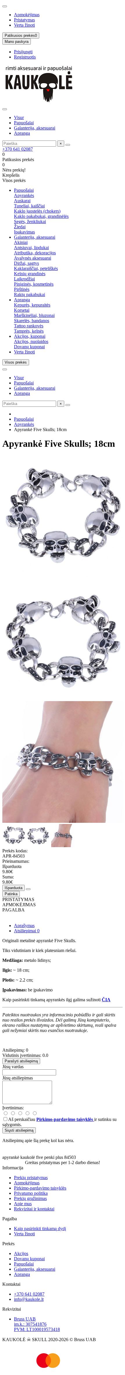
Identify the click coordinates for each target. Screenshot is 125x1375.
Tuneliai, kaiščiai (29, 205)
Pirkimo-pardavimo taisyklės (40, 1188)
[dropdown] (4, 6)
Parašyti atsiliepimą (21, 1061)
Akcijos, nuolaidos (31, 341)
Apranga (22, 133)
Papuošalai (24, 122)
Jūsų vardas (13, 1066)
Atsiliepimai (27, 930)
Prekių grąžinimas (30, 1198)
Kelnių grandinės (29, 273)
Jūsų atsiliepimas (17, 1077)
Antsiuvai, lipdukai (31, 247)
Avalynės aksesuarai (32, 258)
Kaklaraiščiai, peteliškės (36, 268)
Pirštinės (21, 289)
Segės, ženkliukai (30, 221)
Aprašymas (24, 925)
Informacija (12, 1167)
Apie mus (23, 1203)
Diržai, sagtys (26, 263)
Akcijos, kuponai (29, 336)
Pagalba (9, 1218)
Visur (19, 117)
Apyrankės (24, 195)
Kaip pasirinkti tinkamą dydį (40, 1228)
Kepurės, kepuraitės (32, 304)
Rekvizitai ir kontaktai (34, 1208)
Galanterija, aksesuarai (34, 127)
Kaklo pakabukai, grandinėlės (41, 216)
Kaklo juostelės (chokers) (37, 211)
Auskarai (22, 200)
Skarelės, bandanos (31, 320)
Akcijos (21, 1253)
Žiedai (20, 226)
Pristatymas (24, 19)
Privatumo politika (31, 1193)
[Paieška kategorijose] (4, 109)
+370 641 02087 (17, 149)
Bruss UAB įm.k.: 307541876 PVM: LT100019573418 (37, 1324)
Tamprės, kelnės (29, 331)
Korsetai (21, 310)
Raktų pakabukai (29, 294)
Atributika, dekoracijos (35, 252)
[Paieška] (67, 145)
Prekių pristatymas (31, 1177)
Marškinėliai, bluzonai (34, 315)
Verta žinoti (24, 25)
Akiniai (21, 242)
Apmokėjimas (27, 14)
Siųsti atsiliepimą (19, 1130)
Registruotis (25, 56)
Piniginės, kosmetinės (33, 284)
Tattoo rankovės (28, 325)
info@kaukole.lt (29, 1299)
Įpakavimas (24, 231)
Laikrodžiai (24, 278)
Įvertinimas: (13, 1107)
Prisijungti (23, 51)
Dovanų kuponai (29, 346)
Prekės (8, 1243)
